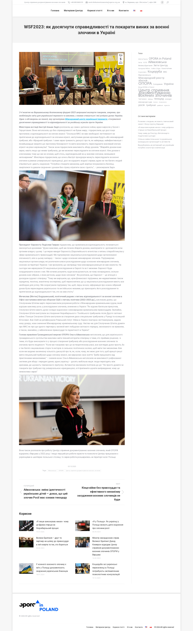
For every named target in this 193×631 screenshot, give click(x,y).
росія (141, 105)
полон (155, 102)
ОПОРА (61, 470)
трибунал (151, 105)
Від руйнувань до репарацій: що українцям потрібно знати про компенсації (156, 146)
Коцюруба (155, 71)
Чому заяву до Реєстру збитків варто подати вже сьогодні (153, 134)
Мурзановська (144, 75)
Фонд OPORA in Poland (146, 87)
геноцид (159, 98)
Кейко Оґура (155, 68)
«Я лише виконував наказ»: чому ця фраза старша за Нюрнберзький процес (52, 524)
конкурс (168, 99)
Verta (140, 62)
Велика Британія (145, 65)
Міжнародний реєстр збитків (151, 79)
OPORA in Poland (160, 58)
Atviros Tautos (143, 59)
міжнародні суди (145, 102)
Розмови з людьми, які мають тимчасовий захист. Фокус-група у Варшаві (155, 122)
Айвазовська (52, 470)
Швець (150, 99)
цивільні (160, 105)
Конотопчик (167, 68)
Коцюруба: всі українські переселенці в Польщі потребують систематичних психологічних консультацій (106, 569)
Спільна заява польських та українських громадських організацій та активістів (155, 140)
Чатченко (142, 99)
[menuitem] (55, 10)
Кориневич (142, 72)
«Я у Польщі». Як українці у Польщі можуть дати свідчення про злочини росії (107, 524)
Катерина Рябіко (144, 68)
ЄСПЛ (145, 62)
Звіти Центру (161, 65)
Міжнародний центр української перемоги (86, 119)
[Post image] (26, 526)
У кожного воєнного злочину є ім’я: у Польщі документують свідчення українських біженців (52, 567)
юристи (167, 105)
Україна (169, 84)
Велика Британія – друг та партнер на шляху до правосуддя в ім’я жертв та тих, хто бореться (52, 541)
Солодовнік (158, 84)
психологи (162, 102)
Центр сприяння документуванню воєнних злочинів (83, 470)
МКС (165, 71)
